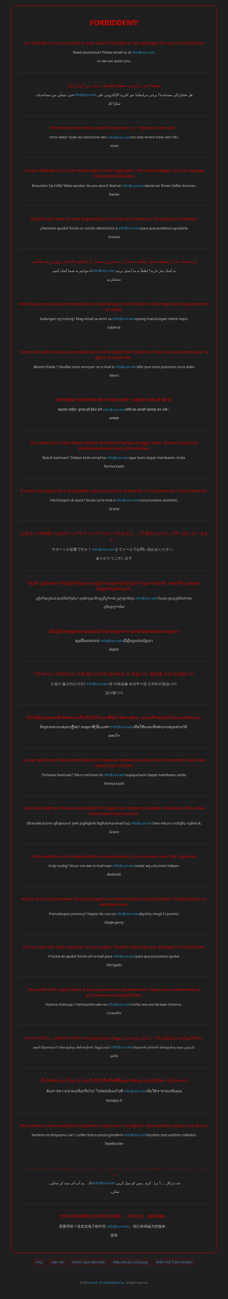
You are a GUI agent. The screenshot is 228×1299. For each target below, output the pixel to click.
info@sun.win (143, 52)
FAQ (39, 1262)
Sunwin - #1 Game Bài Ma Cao (106, 1283)
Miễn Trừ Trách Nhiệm (174, 1262)
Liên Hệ (57, 1262)
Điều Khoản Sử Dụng (130, 1262)
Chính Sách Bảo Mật (88, 1262)
